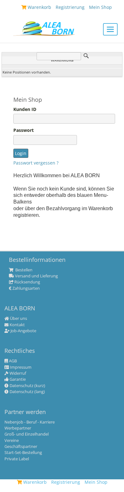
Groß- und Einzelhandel (26, 434)
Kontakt (17, 324)
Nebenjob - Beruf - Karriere (29, 422)
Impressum (20, 367)
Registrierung (65, 482)
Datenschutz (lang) (27, 391)
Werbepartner (17, 428)
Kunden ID (24, 109)
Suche (86, 55)
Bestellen (23, 270)
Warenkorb (34, 482)
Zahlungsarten (25, 288)
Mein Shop (96, 482)
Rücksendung (26, 282)
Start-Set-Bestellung (23, 452)
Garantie (17, 379)
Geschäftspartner (20, 446)
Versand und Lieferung (36, 276)
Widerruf (17, 373)
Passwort (23, 130)
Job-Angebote (23, 330)
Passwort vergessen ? (36, 163)
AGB (12, 361)
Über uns (18, 318)
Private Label (16, 459)
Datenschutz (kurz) (27, 385)
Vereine (11, 440)
